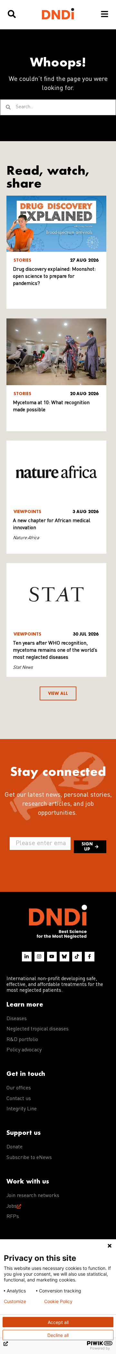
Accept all (58, 1322)
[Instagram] (39, 956)
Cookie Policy (58, 1301)
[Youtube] (52, 956)
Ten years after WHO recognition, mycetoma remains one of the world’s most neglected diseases (55, 650)
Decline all (58, 1335)
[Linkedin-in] (27, 956)
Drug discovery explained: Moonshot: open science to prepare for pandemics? (54, 276)
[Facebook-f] (89, 956)
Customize (15, 1301)
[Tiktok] (77, 956)
